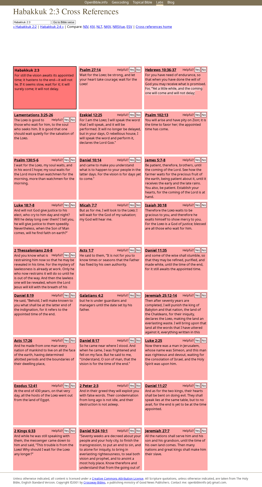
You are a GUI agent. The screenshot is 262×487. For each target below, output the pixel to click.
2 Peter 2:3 (89, 385)
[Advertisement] (220, 37)
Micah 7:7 (88, 205)
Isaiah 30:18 (156, 205)
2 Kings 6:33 (24, 430)
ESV (129, 26)
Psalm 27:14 (90, 69)
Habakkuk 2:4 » (52, 26)
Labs (159, 2)
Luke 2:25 (153, 340)
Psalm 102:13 (156, 114)
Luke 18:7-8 (24, 205)
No (138, 70)
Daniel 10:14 (90, 160)
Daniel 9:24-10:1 (94, 430)
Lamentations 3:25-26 (33, 114)
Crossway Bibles (94, 482)
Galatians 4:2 (91, 295)
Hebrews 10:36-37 (160, 69)
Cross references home (154, 26)
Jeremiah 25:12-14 (161, 295)
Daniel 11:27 (156, 385)
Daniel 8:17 (89, 340)
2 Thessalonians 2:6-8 (33, 250)
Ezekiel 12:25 (91, 114)
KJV (92, 26)
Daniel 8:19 (24, 295)
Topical (142, 2)
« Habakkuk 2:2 (25, 26)
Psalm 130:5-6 (26, 160)
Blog (170, 2)
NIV (85, 26)
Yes (132, 70)
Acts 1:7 (87, 250)
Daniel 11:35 (156, 250)
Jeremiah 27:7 (157, 430)
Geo (120, 2)
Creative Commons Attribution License (117, 478)
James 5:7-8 (155, 160)
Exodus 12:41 (25, 385)
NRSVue (119, 26)
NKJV (107, 26)
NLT (99, 26)
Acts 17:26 (23, 340)
